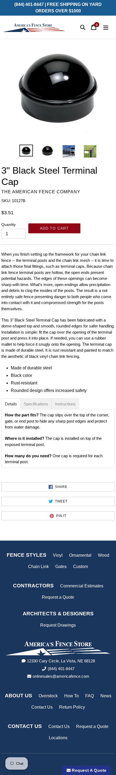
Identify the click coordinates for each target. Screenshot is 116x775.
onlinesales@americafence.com (61, 676)
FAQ (89, 696)
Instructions (65, 404)
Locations (58, 737)
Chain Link (38, 566)
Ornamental (80, 555)
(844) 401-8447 (61, 668)
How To (71, 696)
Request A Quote (89, 770)
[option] (26, 150)
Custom (80, 566)
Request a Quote (58, 597)
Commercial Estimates (81, 586)
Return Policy (72, 707)
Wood (103, 555)
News (105, 696)
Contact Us (42, 707)
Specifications (36, 404)
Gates (61, 566)
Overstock (48, 696)
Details (11, 404)
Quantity (8, 224)
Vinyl (58, 555)
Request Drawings (58, 625)
